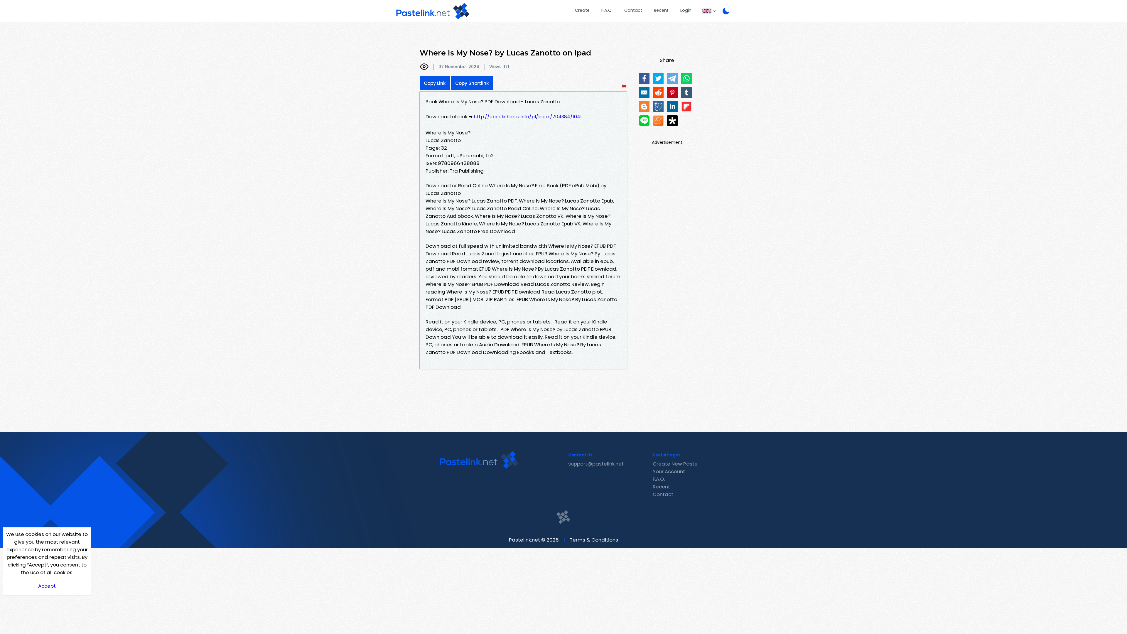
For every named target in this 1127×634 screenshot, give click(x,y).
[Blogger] (644, 106)
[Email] (644, 92)
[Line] (644, 120)
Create (582, 10)
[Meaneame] (658, 120)
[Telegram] (672, 78)
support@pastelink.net (596, 463)
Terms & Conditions (594, 539)
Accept (47, 585)
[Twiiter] (658, 78)
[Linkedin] (672, 106)
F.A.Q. (607, 10)
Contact (633, 10)
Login (685, 10)
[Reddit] (658, 92)
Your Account (669, 471)
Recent (661, 10)
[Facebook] (644, 78)
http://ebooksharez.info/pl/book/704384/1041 (528, 116)
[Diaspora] (672, 120)
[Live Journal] (658, 106)
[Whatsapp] (686, 78)
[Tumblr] (686, 92)
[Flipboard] (686, 106)
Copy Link (435, 83)
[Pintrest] (672, 92)
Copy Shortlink (472, 83)
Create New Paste (675, 463)
